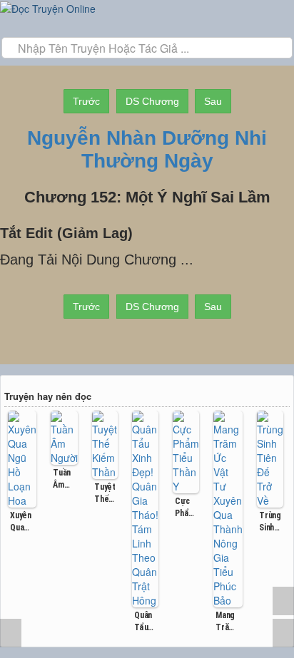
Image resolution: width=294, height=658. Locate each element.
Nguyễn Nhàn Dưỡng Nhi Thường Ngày (147, 149)
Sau (213, 101)
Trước (86, 101)
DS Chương (152, 101)
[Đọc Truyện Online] (48, 7)
